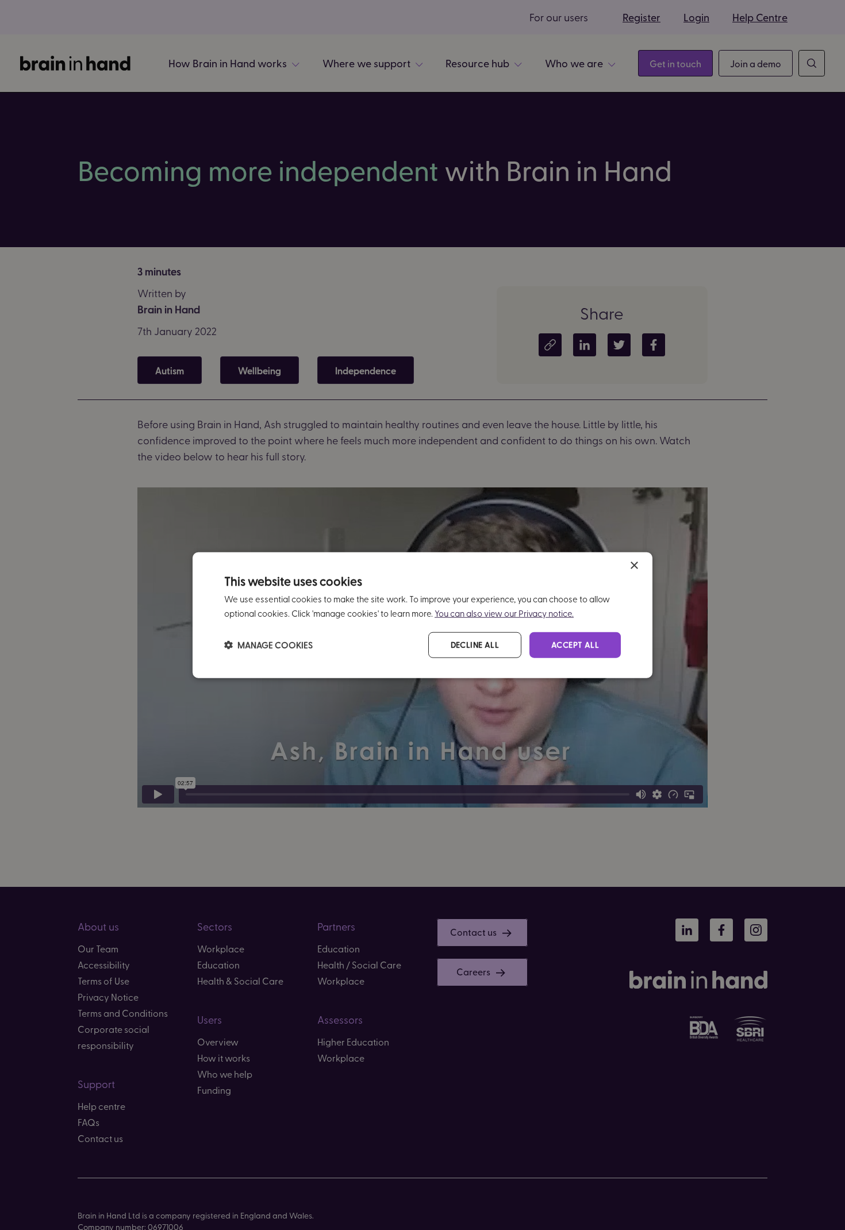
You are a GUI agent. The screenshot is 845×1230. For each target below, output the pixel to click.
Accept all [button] (575, 644)
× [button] (633, 566)
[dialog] (422, 615)
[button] (268, 645)
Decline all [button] (475, 644)
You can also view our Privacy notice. (504, 613)
